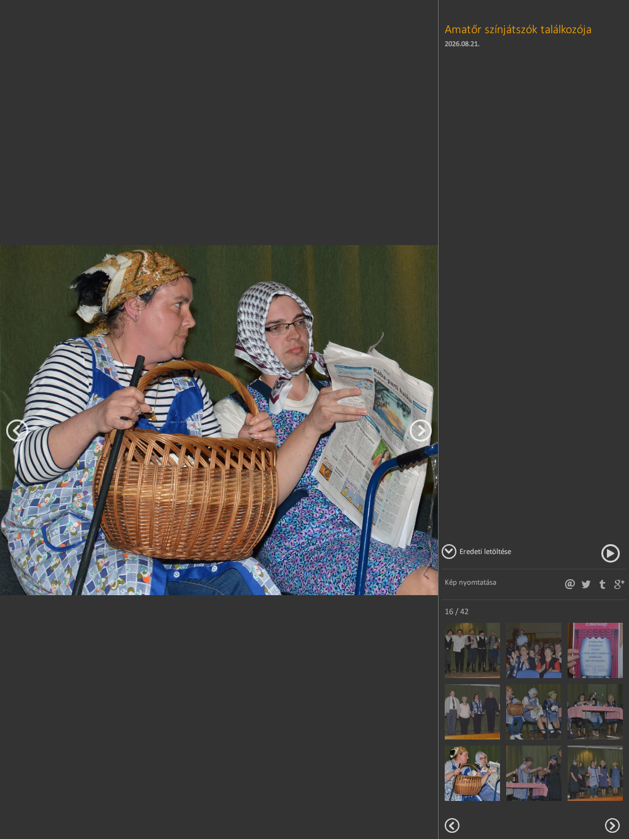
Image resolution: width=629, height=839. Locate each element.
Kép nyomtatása (470, 582)
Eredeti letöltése (485, 551)
